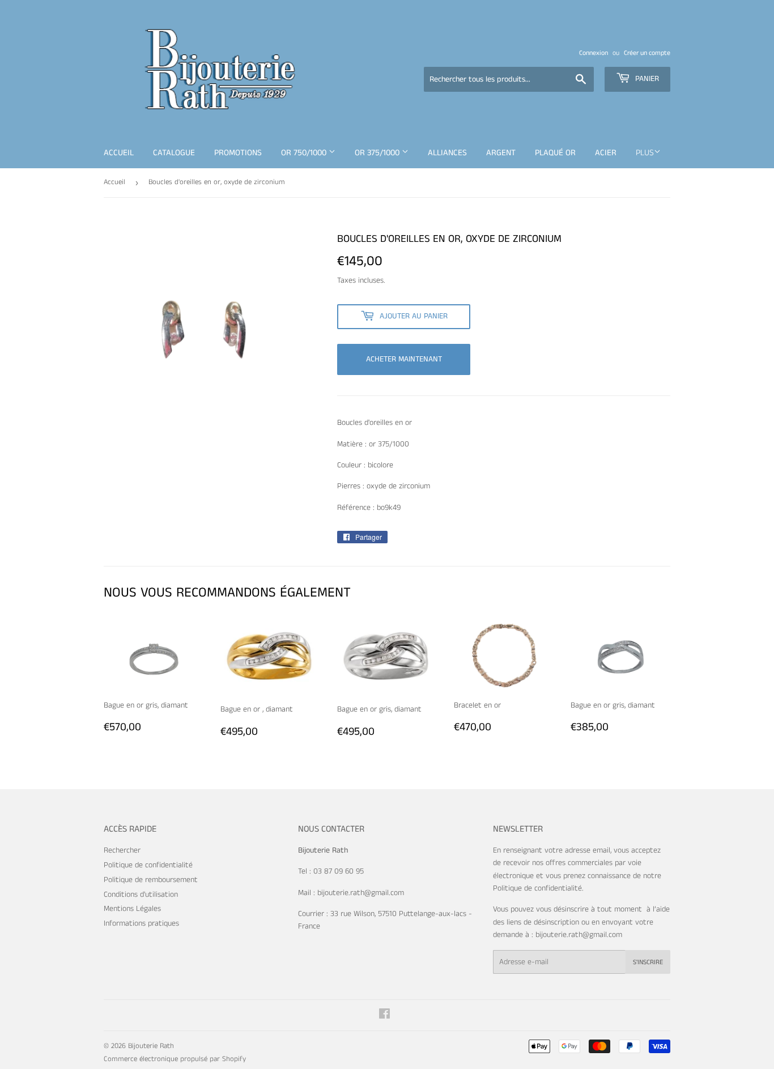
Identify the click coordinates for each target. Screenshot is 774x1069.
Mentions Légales (132, 908)
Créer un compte (647, 53)
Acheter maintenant (404, 359)
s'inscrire (648, 962)
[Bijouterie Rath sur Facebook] (384, 1015)
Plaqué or (555, 153)
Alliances (447, 153)
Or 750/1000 (305, 153)
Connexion (593, 53)
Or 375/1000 (378, 153)
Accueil (119, 153)
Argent (501, 153)
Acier (605, 153)
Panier (646, 78)
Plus (645, 153)
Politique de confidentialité (148, 865)
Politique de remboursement (151, 879)
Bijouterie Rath (151, 1046)
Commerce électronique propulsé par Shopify (175, 1059)
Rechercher (122, 850)
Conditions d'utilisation (141, 894)
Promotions (238, 153)
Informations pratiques (141, 923)
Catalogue (174, 153)
